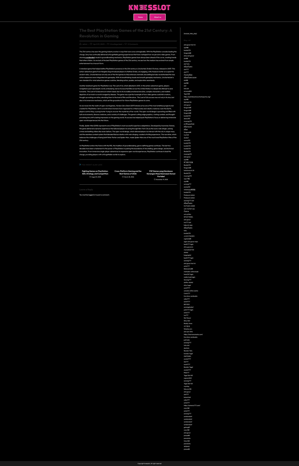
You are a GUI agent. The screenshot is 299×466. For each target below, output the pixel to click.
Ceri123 (186, 135)
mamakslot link (189, 250)
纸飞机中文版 (188, 162)
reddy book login (189, 277)
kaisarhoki (187, 397)
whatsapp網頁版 (189, 189)
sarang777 (187, 184)
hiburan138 (187, 389)
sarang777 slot (189, 200)
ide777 (186, 362)
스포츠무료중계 (189, 236)
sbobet (186, 138)
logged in (91, 195)
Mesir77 (186, 373)
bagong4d (187, 255)
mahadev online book (191, 271)
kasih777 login (188, 244)
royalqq (186, 386)
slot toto (186, 64)
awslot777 (187, 359)
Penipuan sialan (189, 195)
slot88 (186, 58)
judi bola (187, 340)
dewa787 (187, 118)
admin (85, 44)
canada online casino (191, 291)
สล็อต (186, 129)
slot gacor (187, 105)
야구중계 (187, 326)
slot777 (186, 69)
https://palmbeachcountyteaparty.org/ (197, 97)
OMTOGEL (187, 356)
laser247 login (188, 274)
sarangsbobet (189, 307)
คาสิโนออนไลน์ (189, 124)
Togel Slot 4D (188, 375)
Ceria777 (187, 293)
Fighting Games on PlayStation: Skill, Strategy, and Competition (95, 172)
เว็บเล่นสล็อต (188, 75)
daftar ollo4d (188, 282)
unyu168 (186, 408)
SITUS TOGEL (188, 217)
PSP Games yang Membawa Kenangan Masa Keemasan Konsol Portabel (161, 174)
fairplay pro (188, 329)
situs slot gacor (189, 56)
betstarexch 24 (189, 170)
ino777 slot (187, 222)
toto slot (186, 345)
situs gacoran (188, 247)
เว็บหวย (186, 211)
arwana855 (188, 91)
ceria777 (187, 266)
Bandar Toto (188, 351)
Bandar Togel (188, 367)
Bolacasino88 (188, 269)
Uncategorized (116, 44)
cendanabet (188, 416)
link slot (186, 88)
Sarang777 (187, 280)
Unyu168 (187, 441)
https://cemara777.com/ (192, 405)
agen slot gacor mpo (191, 241)
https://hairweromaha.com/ (193, 334)
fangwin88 (187, 53)
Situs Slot (187, 321)
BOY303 (187, 304)
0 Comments (133, 44)
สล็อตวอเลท (188, 127)
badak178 (187, 50)
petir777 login (188, 310)
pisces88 (187, 435)
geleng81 (187, 427)
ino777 (186, 315)
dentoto (186, 348)
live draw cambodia (190, 296)
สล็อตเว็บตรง (188, 67)
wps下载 (187, 179)
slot (185, 86)
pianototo (187, 438)
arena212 (187, 140)
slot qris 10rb (188, 332)
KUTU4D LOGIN (189, 206)
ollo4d (186, 252)
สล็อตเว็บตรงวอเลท (190, 77)
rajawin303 (188, 378)
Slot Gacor (187, 318)
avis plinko (187, 214)
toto (185, 230)
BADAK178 (187, 102)
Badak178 (187, 151)
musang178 (188, 121)
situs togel (187, 285)
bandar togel (188, 353)
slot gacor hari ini (190, 45)
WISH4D (187, 446)
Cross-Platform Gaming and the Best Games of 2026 (128, 172)
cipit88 (186, 47)
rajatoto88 (187, 239)
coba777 (187, 299)
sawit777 (187, 288)
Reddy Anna (188, 323)
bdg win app (188, 225)
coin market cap (189, 209)
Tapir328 (187, 94)
